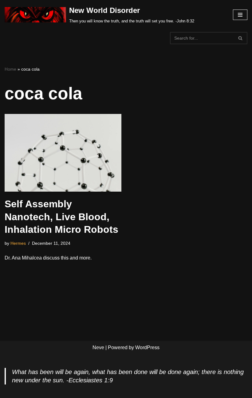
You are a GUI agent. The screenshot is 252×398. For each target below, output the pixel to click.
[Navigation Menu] (240, 15)
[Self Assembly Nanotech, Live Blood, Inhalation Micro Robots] (63, 153)
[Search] (240, 38)
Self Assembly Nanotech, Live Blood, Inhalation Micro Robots (61, 216)
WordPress (147, 347)
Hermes (18, 243)
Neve (98, 347)
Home (10, 69)
